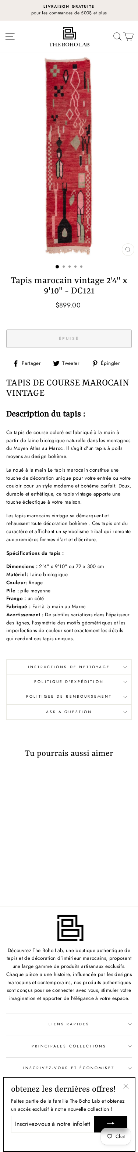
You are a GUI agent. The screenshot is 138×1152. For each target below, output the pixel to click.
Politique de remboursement (69, 696)
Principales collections (69, 1046)
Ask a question (69, 712)
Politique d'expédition (68, 681)
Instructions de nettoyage (69, 667)
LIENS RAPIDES (69, 1024)
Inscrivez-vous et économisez (69, 1068)
